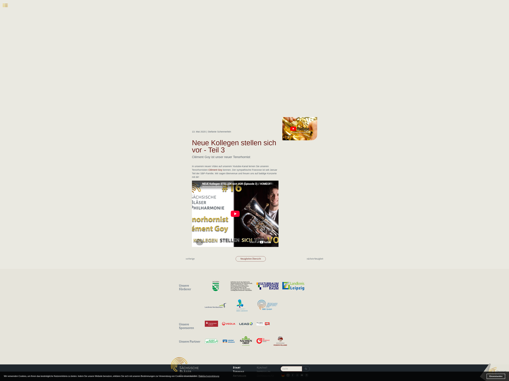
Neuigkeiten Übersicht (250, 259)
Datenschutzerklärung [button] (209, 376)
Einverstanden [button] (496, 376)
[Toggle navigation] (5, 5)
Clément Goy (215, 170)
